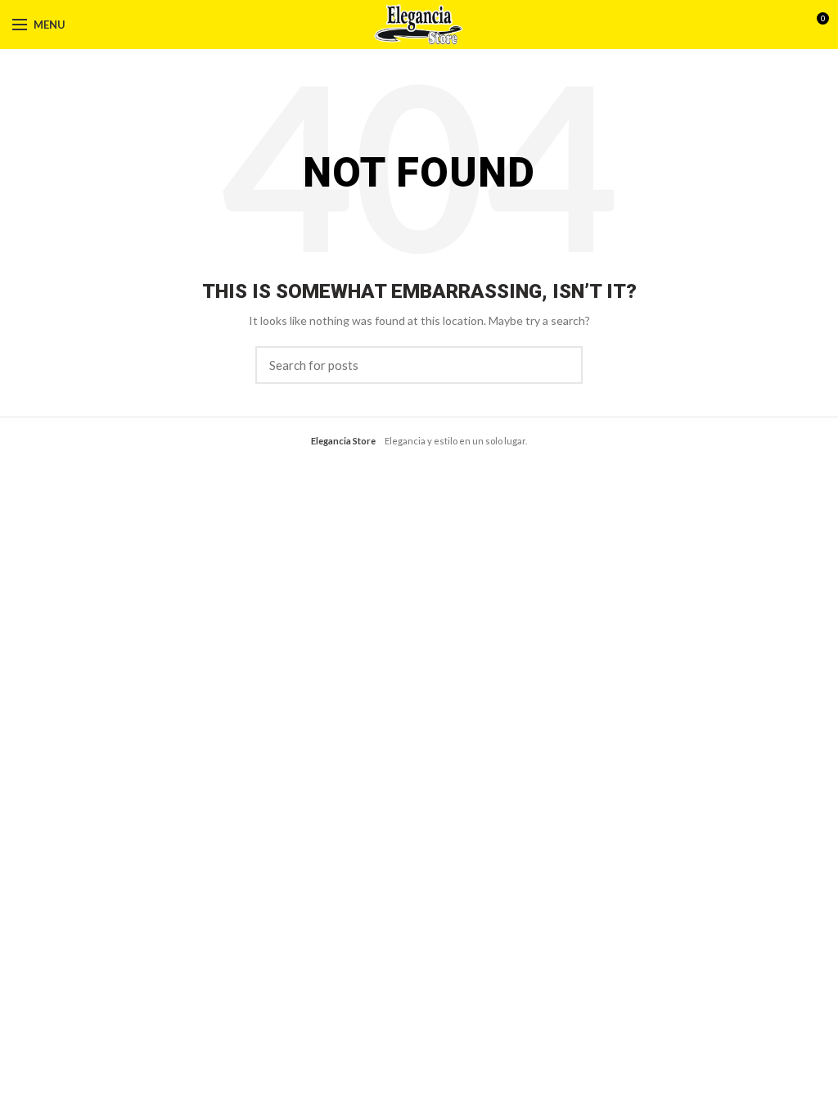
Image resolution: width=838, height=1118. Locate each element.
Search (560, 365)
